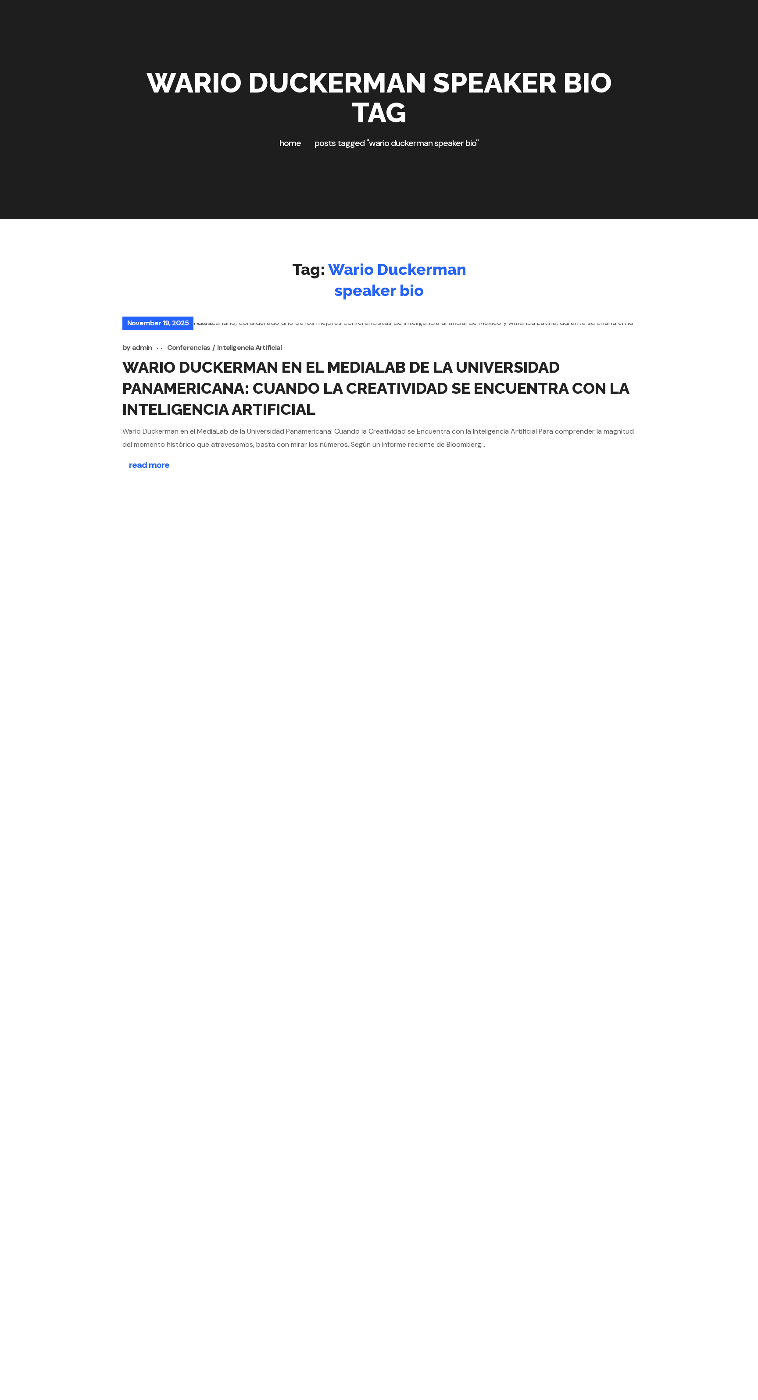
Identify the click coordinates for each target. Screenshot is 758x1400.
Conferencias (188, 347)
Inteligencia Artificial (249, 347)
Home (290, 143)
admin (142, 347)
